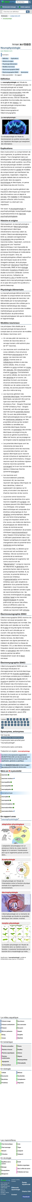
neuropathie (6, 782)
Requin (20, 1031)
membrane (7, 545)
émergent (14, 471)
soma (15, 367)
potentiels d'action (23, 412)
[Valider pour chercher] (29, 2)
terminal (22, 440)
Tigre (19, 1147)
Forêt (19, 1162)
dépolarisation (9, 564)
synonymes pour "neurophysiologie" (12, 737)
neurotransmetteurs (19, 532)
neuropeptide (6, 786)
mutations (14, 270)
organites (13, 372)
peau (6, 628)
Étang (3, 1034)
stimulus (26, 610)
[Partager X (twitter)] (27, 44)
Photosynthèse (22, 1059)
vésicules (9, 370)
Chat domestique (7, 1144)
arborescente (17, 354)
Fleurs (20, 1046)
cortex (21, 600)
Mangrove (5, 1174)
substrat (5, 92)
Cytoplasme (21, 1079)
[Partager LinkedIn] (30, 44)
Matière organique (23, 1165)
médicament (25, 709)
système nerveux (22, 85)
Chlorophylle (22, 1063)
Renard (4, 1151)
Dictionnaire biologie (9, 7)
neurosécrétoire (7, 811)
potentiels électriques (11, 396)
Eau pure (20, 1028)
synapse (23, 502)
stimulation (12, 651)
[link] (8, 1)
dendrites (10, 377)
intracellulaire (6, 239)
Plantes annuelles (7, 1046)
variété (18, 170)
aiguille (19, 679)
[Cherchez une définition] (28, 11)
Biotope (4, 1167)
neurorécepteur (7, 804)
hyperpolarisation (11, 579)
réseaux (16, 103)
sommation (17, 430)
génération (20, 566)
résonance (15, 265)
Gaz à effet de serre (24, 1168)
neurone (4, 244)
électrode (12, 679)
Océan (4, 1038)
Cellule (4, 1072)
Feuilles (20, 1049)
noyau (28, 367)
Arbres (20, 1053)
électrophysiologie (21, 227)
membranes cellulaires (14, 419)
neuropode (5, 800)
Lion (19, 1144)
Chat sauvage (6, 1147)
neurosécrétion (7, 807)
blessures (26, 197)
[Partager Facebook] (25, 44)
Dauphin (20, 1034)
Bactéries (5, 1079)
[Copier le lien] (23, 44)
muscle (3, 681)
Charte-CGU (26, 1191)
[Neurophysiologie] (16, 127)
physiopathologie (17, 209)
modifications (26, 159)
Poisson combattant (8, 1024)
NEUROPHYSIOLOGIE (12, 765)
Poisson (4, 1028)
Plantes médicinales (6, 1057)
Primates (4, 1154)
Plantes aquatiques (8, 1053)
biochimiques (5, 182)
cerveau (4, 197)
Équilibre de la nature (6, 1163)
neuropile (5, 796)
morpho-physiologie (10, 923)
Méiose (20, 1072)
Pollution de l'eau (23, 1172)
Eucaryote (5, 1076)
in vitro (12, 278)
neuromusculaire (15, 92)
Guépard (20, 1154)
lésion (23, 656)
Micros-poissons (7, 1031)
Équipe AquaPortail (26, 1183)
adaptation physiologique (13, 824)
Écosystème (6, 1170)
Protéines (5, 1083)
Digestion (21, 1083)
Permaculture (6, 1065)
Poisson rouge (6, 1021)
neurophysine (6, 789)
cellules (6, 360)
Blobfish (20, 1038)
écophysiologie (8, 859)
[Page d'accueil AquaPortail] (8, 3)
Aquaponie (5, 1061)
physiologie (18, 95)
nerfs (6, 189)
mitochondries (22, 370)
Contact (14, 1194)
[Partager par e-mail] (21, 44)
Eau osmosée (22, 1024)
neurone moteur (7, 778)
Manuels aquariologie (15, 1188)
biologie (25, 267)
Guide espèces (25, 7)
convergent (7, 466)
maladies (14, 197)
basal (12, 597)
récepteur (7, 514)
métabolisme (8, 362)
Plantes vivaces (7, 1049)
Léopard (20, 1151)
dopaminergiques (9, 600)
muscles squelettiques (21, 674)
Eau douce (21, 1021)
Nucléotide (21, 1076)
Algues (20, 1056)
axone (5, 357)
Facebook (26, 1197)
